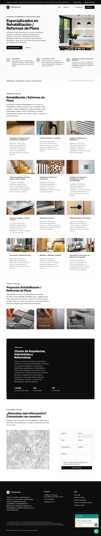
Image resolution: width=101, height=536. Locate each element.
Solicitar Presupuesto (13, 47)
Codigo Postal (65, 447)
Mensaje (64, 453)
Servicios (65, 7)
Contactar (89, 7)
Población (81, 447)
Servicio (80, 433)
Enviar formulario (77, 467)
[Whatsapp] (96, 531)
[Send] (96, 525)
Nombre (63, 433)
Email (63, 440)
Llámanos (27, 47)
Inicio (59, 7)
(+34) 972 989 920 (49, 499)
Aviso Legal (77, 495)
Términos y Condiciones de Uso (71, 464)
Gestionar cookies (90, 2)
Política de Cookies (79, 497)
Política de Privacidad (79, 462)
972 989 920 (79, 7)
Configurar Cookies (79, 505)
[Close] (97, 516)
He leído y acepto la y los (75, 463)
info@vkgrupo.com (49, 502)
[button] (28, 449)
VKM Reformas (15, 7)
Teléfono (80, 440)
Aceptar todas (77, 2)
